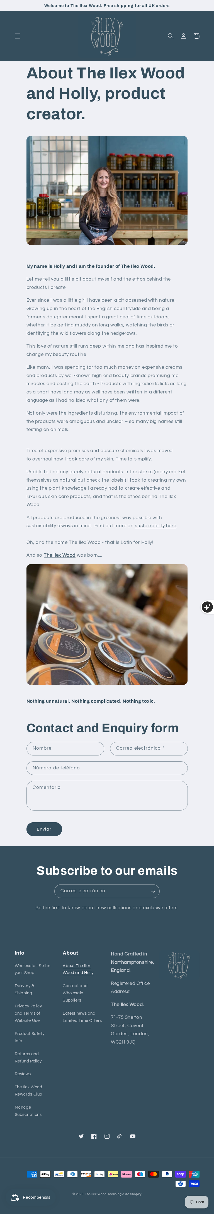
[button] (17, 35)
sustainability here (155, 525)
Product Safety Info (30, 1037)
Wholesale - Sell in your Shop (32, 969)
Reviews (23, 1074)
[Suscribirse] (153, 891)
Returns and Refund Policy (28, 1057)
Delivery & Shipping (24, 989)
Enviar (44, 829)
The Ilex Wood (60, 555)
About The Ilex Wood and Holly (78, 969)
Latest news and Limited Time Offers (82, 1017)
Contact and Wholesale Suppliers (75, 993)
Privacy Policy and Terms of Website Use (28, 1013)
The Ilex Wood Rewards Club (29, 1090)
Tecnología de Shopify (124, 1194)
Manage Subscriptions (28, 1111)
